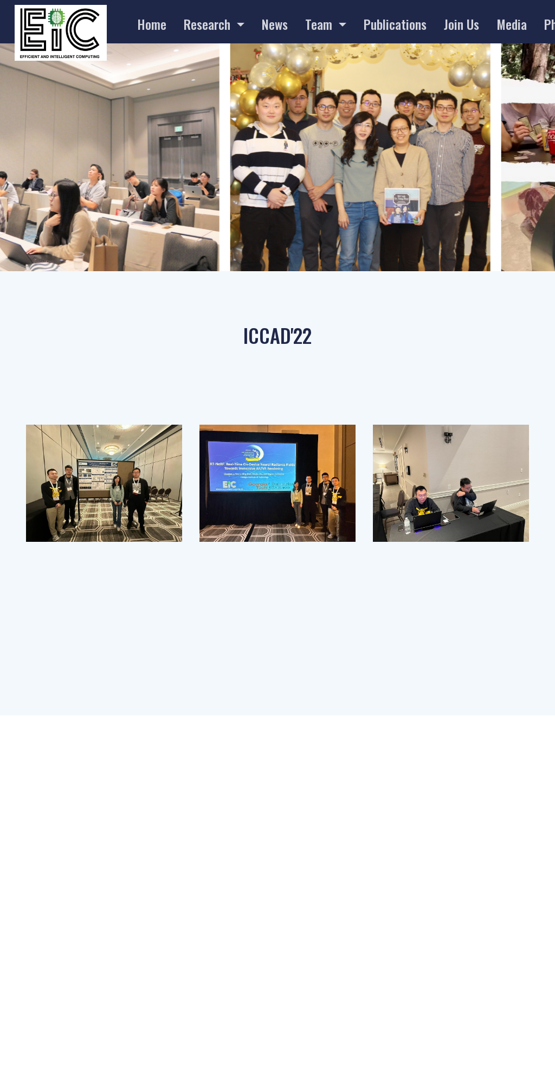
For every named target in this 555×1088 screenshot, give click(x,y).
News (275, 24)
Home (151, 24)
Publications (395, 24)
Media (511, 24)
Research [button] (209, 24)
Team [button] (320, 24)
